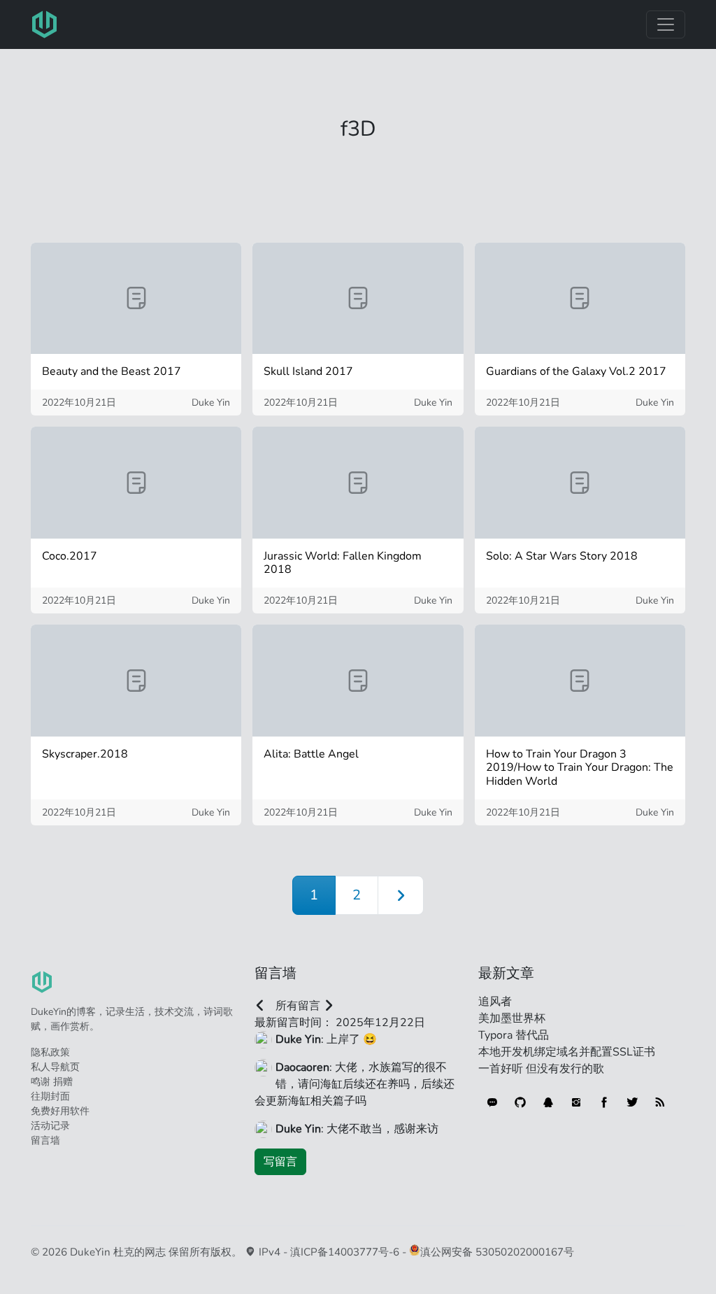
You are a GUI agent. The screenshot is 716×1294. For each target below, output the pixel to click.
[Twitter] (632, 1102)
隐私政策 (50, 1052)
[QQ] (548, 1102)
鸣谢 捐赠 (52, 1081)
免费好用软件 (60, 1111)
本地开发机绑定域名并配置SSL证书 (566, 1052)
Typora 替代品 (513, 1035)
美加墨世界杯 (511, 1018)
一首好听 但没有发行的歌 (541, 1068)
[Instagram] (576, 1102)
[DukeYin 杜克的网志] (45, 24)
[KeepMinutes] (492, 1102)
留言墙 (45, 1140)
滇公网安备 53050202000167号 (497, 1252)
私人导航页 (55, 1067)
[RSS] (660, 1102)
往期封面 (50, 1096)
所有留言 (297, 1006)
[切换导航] (665, 24)
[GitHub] (520, 1102)
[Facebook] (604, 1102)
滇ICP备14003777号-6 (344, 1252)
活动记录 (50, 1125)
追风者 (495, 1001)
